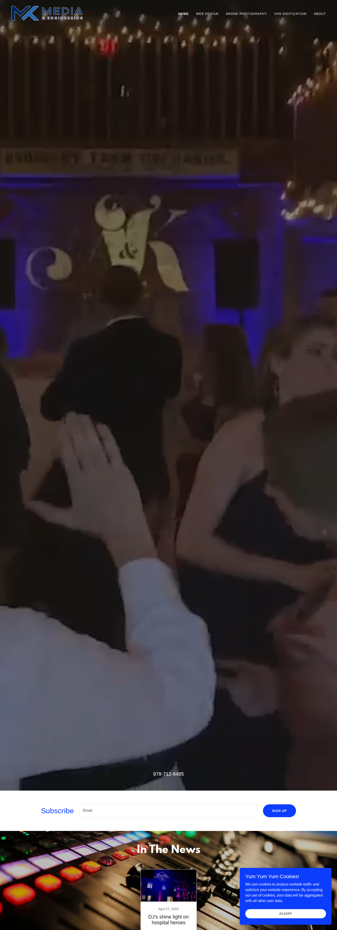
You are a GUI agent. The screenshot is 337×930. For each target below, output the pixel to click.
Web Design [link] (207, 14)
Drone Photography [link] (246, 14)
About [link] (320, 14)
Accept (285, 913)
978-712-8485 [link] (168, 774)
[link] (47, 13)
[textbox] (168, 810)
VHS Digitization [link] (290, 14)
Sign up (279, 811)
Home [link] (183, 14)
